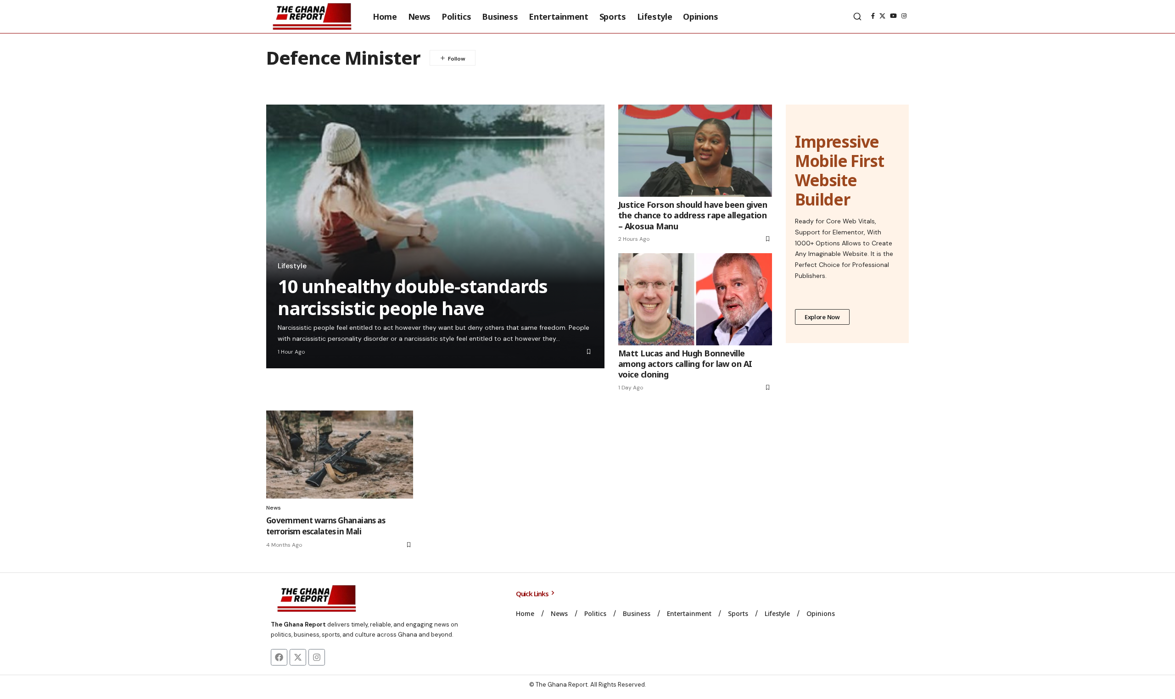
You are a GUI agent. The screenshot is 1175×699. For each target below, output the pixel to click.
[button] (857, 16)
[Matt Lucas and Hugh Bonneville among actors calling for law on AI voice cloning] (695, 299)
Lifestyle (292, 266)
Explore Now (822, 317)
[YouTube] (893, 16)
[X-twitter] (298, 657)
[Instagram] (904, 16)
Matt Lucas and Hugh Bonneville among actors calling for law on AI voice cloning (685, 364)
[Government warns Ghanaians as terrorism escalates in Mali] (339, 455)
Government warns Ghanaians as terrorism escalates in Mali (325, 526)
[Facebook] (873, 16)
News (273, 507)
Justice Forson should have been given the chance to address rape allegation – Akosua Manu (692, 215)
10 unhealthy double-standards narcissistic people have (413, 297)
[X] (882, 16)
